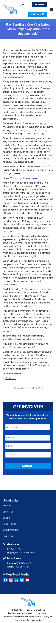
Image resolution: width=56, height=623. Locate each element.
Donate (6, 518)
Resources (8, 536)
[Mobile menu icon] (51, 9)
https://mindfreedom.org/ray (20, 178)
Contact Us (8, 511)
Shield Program (10, 530)
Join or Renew (9, 524)
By (20, 388)
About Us (7, 505)
